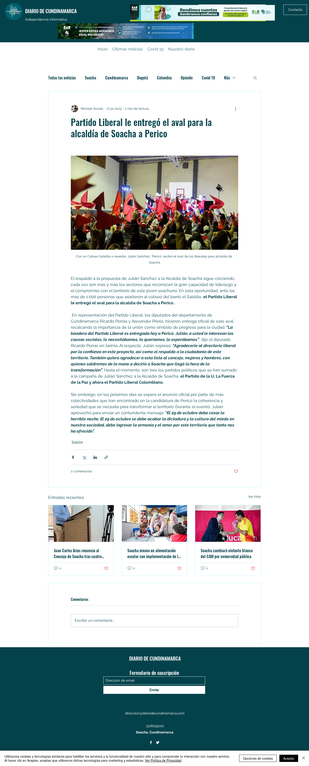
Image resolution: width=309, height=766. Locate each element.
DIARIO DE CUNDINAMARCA (51, 10)
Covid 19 (208, 77)
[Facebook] (151, 742)
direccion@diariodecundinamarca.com (155, 713)
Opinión (187, 77)
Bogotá (142, 77)
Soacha (90, 77)
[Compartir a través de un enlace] (106, 457)
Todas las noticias (62, 77)
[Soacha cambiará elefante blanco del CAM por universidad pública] (228, 523)
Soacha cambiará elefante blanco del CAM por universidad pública (227, 553)
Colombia (164, 77)
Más (227, 77)
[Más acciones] (235, 108)
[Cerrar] (303, 758)
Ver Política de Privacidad (163, 760)
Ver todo (254, 496)
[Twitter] (157, 742)
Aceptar (288, 758)
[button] (255, 77)
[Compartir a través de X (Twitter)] (84, 457)
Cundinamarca (116, 77)
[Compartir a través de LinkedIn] (95, 457)
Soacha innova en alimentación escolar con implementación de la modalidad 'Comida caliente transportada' (153, 553)
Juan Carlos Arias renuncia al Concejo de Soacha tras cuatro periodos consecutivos (78, 553)
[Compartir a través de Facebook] (73, 457)
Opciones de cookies (258, 758)
